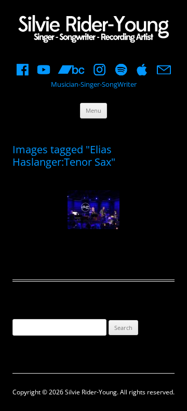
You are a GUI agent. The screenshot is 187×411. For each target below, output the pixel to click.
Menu (93, 110)
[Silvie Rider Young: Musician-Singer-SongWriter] (93, 30)
